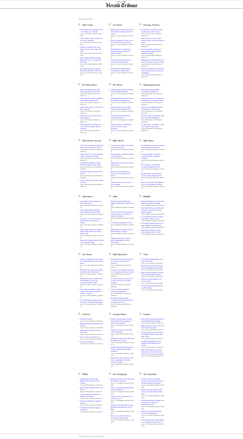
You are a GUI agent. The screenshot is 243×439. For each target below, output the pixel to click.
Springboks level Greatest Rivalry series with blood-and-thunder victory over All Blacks (122, 407)
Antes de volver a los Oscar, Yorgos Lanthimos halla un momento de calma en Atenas (152, 40)
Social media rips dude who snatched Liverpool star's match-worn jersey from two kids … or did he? (91, 291)
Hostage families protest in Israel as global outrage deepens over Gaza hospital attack (121, 240)
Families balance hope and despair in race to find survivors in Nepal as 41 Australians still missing (152, 402)
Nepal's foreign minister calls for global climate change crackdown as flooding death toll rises (90, 231)
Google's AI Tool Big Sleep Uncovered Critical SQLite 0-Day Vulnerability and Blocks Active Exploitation (121, 321)
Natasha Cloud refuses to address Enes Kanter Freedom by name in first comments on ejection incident (91, 281)
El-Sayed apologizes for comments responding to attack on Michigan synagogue (151, 156)
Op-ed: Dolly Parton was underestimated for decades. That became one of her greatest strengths (152, 210)
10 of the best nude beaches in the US (121, 223)
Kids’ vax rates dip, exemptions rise (90, 337)
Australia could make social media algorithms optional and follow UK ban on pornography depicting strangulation (152, 381)
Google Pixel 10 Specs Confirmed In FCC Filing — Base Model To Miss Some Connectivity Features (122, 360)
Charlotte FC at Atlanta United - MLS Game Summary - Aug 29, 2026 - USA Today (90, 49)
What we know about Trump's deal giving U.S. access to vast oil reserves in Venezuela (122, 261)
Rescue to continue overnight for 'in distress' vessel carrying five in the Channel (120, 174)
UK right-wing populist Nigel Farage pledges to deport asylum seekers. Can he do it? (122, 203)
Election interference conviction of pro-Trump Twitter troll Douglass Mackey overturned (90, 126)
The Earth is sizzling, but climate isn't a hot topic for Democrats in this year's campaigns (122, 281)
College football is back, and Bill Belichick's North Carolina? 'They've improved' (90, 381)
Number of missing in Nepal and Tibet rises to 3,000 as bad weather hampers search (152, 392)
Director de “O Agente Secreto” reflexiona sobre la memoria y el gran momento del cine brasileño (152, 71)
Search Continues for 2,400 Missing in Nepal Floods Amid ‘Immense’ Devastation (121, 126)
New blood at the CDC (86, 319)
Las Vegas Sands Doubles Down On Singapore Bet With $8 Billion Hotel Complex (151, 343)
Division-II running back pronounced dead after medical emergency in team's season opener (91, 261)
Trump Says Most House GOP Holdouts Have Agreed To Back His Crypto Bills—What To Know (152, 334)
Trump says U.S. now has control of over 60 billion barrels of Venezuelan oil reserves (91, 221)
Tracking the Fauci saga (86, 342)
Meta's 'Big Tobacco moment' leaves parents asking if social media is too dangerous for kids (121, 51)
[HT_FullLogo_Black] (121, 4)
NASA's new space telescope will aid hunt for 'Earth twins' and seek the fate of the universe (122, 32)
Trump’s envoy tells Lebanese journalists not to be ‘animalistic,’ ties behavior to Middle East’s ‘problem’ (122, 214)
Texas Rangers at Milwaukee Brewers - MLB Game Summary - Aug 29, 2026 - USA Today (91, 60)
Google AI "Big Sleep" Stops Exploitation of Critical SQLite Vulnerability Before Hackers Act (122, 349)
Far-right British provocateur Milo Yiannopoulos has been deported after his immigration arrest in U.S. (122, 300)
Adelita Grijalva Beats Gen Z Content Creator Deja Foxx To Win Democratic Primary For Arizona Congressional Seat (152, 352)
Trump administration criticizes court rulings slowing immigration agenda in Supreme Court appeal (151, 51)
